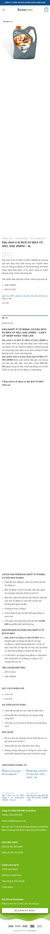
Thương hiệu (21, 239)
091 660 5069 (16, 847)
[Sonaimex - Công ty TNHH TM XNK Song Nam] (25, 9)
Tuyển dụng (7, 887)
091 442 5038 (16, 853)
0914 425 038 (15, 815)
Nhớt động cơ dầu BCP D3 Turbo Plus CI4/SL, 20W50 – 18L (37, 797)
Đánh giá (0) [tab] (7, 323)
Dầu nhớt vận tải (40, 296)
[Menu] (3, 10)
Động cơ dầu (7, 298)
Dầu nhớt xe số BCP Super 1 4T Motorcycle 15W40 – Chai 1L (13, 797)
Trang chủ (7, 239)
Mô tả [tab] (4, 318)
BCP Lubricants (38, 239)
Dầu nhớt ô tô (28, 296)
